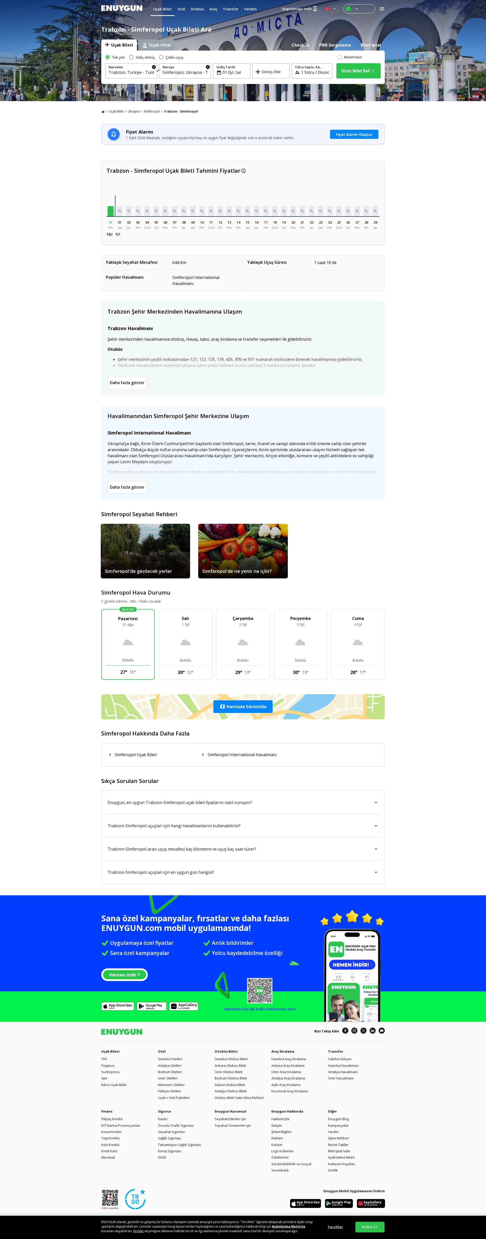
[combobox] (131, 72)
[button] (111, 211)
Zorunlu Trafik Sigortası (176, 1125)
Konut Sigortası (169, 1151)
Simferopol (152, 111)
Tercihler (335, 1227)
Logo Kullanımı (282, 1151)
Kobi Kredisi (110, 1144)
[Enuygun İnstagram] (354, 1031)
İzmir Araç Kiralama (286, 1072)
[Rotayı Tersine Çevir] (158, 71)
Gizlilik (333, 1170)
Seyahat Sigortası (171, 1131)
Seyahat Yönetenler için (233, 1125)
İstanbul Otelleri (170, 1059)
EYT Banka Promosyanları (120, 1125)
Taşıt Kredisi (110, 1138)
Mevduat (108, 1157)
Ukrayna (134, 111)
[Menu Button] (359, 8)
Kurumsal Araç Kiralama (289, 1091)
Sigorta (164, 1111)
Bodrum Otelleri (170, 1072)
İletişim (276, 1125)
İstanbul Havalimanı (343, 1065)
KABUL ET (370, 1227)
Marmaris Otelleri (171, 1084)
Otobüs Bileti (226, 1051)
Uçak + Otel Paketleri (174, 1097)
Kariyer (276, 1144)
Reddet (138, 1231)
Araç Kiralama (282, 1051)
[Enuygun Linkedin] (373, 1031)
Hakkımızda (280, 1119)
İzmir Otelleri (167, 1078)
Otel (162, 1051)
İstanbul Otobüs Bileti (231, 1059)
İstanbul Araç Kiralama (288, 1059)
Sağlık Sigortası (169, 1138)
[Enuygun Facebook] (345, 1031)
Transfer (335, 1051)
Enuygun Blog (338, 1119)
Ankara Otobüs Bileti (230, 1065)
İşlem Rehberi (338, 1138)
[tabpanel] (243, 67)
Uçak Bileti (116, 111)
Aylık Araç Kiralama (285, 1084)
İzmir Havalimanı (341, 1078)
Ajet (104, 1078)
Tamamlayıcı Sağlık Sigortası (179, 1144)
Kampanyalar (338, 1125)
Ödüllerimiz (280, 1157)
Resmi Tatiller (338, 1144)
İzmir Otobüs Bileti (228, 1072)
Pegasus (108, 1065)
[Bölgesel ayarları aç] (331, 9)
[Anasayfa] (103, 111)
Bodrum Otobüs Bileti (231, 1078)
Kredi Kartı (109, 1151)
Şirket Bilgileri (281, 1131)
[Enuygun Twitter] (363, 1031)
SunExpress (110, 1072)
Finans (106, 1111)
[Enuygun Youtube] (382, 1031)
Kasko (163, 1119)
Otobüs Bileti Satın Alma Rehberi (239, 1097)
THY (104, 1059)
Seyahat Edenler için (230, 1119)
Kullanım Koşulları (341, 1164)
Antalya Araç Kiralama (288, 1078)
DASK (162, 1157)
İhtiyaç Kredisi (112, 1119)
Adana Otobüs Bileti (230, 1084)
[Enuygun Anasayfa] (121, 9)
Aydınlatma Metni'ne (288, 1226)
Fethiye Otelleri (169, 1091)
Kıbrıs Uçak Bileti (113, 1084)
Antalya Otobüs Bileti (231, 1091)
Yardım (333, 1131)
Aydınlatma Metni (341, 1157)
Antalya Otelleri (169, 1065)
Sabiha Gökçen (340, 1059)
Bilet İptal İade (339, 1151)
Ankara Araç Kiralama (288, 1065)
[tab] (119, 45)
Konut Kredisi (111, 1131)
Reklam (277, 1138)
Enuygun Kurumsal (230, 1111)
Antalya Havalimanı (343, 1072)
